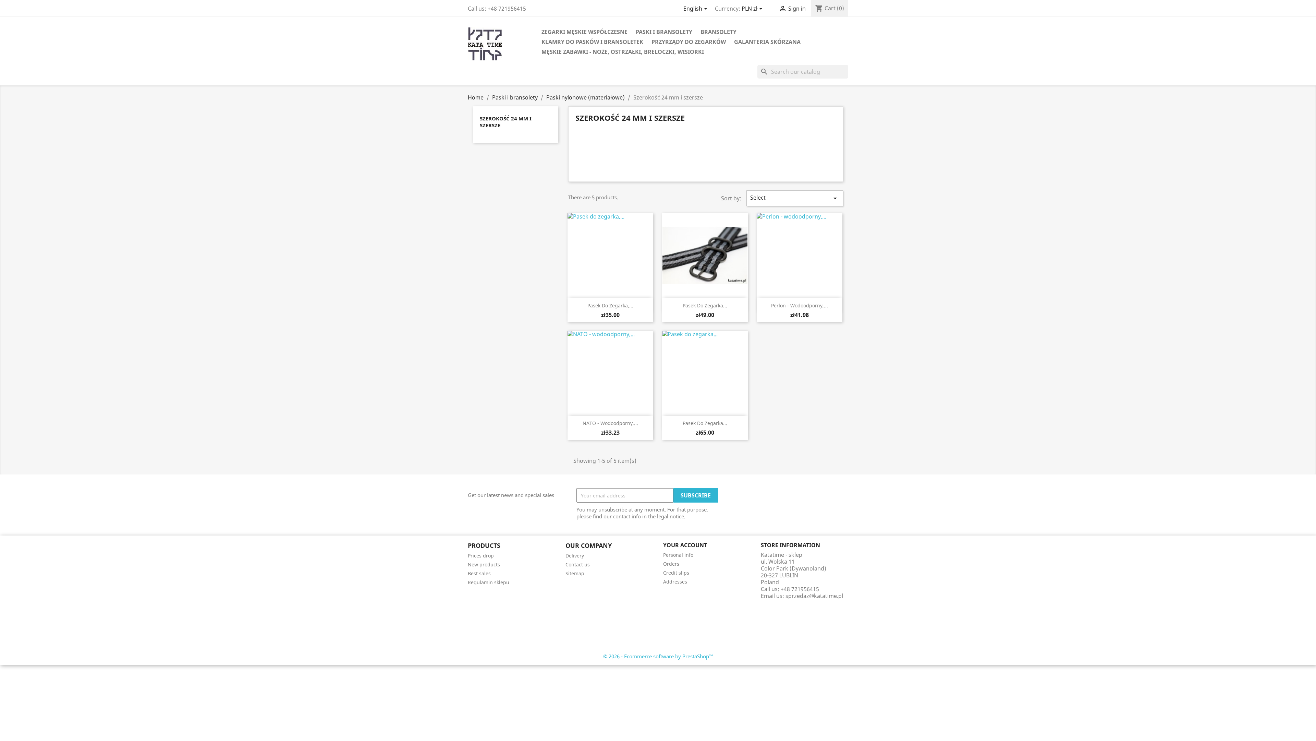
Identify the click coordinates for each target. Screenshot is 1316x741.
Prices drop (481, 555)
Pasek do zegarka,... (610, 305)
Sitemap (574, 573)
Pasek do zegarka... (705, 305)
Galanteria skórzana (767, 42)
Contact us (577, 564)
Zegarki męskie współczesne (584, 32)
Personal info (678, 555)
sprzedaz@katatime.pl (814, 596)
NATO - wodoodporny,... (610, 423)
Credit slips (676, 572)
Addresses (675, 581)
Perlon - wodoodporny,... (799, 305)
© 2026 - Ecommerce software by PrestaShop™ (658, 656)
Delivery (574, 555)
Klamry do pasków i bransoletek (592, 42)
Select (794, 198)
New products (484, 564)
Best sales (479, 573)
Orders (671, 564)
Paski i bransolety (664, 32)
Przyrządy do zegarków (688, 42)
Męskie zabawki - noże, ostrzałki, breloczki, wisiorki (622, 52)
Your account (685, 545)
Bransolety (718, 32)
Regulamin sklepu (488, 582)
